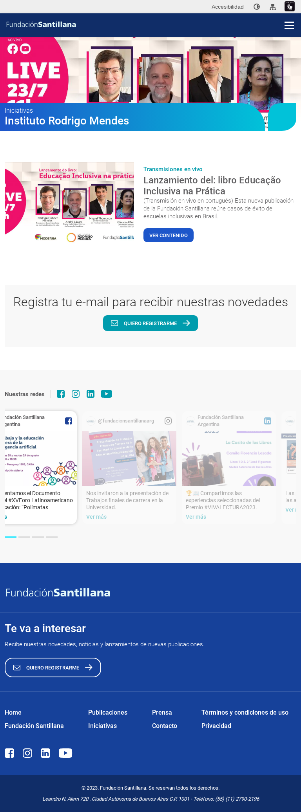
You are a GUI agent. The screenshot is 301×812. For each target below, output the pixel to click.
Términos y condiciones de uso (244, 712)
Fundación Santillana (34, 726)
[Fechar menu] (289, 12)
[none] (257, 6)
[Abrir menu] (289, 25)
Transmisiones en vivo (173, 169)
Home (13, 712)
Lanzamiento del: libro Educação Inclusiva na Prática (212, 186)
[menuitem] (257, 7)
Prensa (162, 712)
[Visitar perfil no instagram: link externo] (75, 394)
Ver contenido (168, 235)
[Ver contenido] (69, 203)
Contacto (164, 726)
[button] (10, 537)
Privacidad (216, 726)
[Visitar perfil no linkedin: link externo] (90, 394)
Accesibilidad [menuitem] (228, 7)
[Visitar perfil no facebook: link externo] (60, 394)
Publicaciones (107, 712)
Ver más (96, 517)
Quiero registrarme (150, 323)
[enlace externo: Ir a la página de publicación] (129, 458)
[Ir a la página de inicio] (153, 24)
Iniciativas (102, 726)
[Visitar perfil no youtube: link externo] (106, 394)
